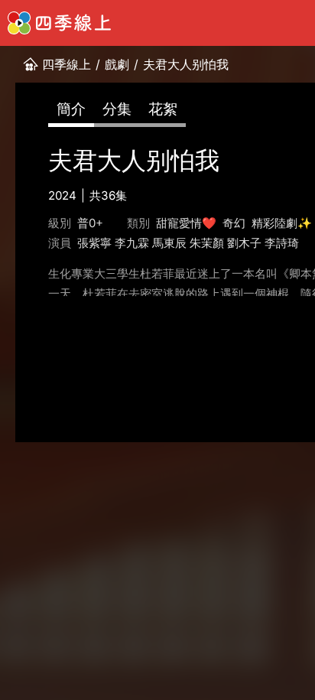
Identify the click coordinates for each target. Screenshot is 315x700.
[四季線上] (59, 22)
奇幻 (233, 223)
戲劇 (117, 64)
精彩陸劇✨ (282, 223)
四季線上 (66, 64)
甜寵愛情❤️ (186, 223)
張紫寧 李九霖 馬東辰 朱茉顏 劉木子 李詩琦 (188, 243)
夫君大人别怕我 (186, 64)
